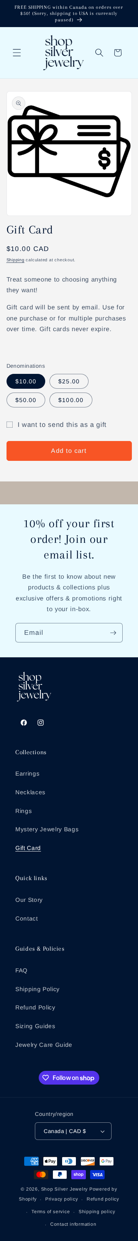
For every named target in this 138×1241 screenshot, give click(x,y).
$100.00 (71, 400)
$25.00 (69, 381)
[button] (17, 52)
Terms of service (50, 1211)
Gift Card (28, 848)
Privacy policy (61, 1199)
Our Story (29, 900)
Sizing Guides (35, 1026)
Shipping (16, 260)
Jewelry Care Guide (43, 1044)
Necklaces (30, 792)
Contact (26, 918)
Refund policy (103, 1199)
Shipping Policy (37, 989)
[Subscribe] (113, 633)
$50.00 (26, 400)
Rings (23, 811)
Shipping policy (97, 1211)
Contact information (73, 1224)
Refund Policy (35, 1007)
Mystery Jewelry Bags (47, 829)
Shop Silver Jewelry (64, 1189)
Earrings (27, 773)
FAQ (21, 970)
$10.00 (26, 381)
